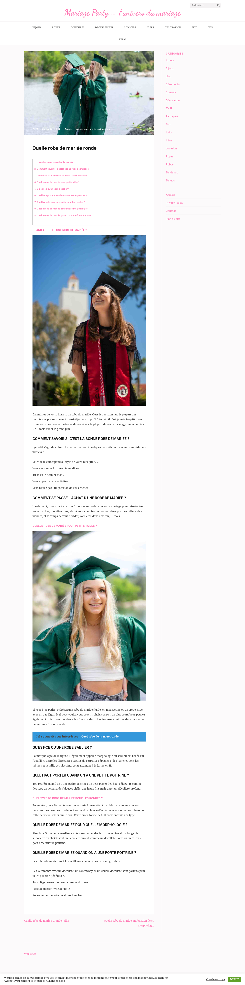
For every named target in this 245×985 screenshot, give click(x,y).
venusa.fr (30, 953)
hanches (79, 129)
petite (93, 129)
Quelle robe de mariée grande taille (46, 920)
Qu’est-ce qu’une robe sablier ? (53, 188)
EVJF (194, 27)
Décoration (172, 27)
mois (86, 129)
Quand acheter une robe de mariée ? (56, 162)
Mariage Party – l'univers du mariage (122, 12)
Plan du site (173, 218)
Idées (150, 27)
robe (108, 129)
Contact (171, 210)
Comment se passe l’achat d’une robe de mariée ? (62, 175)
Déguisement (104, 27)
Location (171, 148)
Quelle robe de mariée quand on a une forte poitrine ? (64, 215)
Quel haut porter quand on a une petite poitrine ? (62, 195)
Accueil (170, 194)
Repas (122, 39)
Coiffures (77, 27)
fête (168, 124)
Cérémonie (173, 84)
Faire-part (172, 116)
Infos (169, 140)
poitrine (101, 129)
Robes (56, 27)
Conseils (130, 27)
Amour (170, 60)
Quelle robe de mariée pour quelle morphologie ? (62, 208)
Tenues (170, 180)
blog (168, 76)
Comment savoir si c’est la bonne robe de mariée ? (63, 168)
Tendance (172, 172)
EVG (210, 27)
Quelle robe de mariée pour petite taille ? (58, 182)
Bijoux (36, 27)
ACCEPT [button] (234, 979)
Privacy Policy (174, 202)
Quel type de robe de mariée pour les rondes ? (61, 202)
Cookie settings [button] (215, 979)
